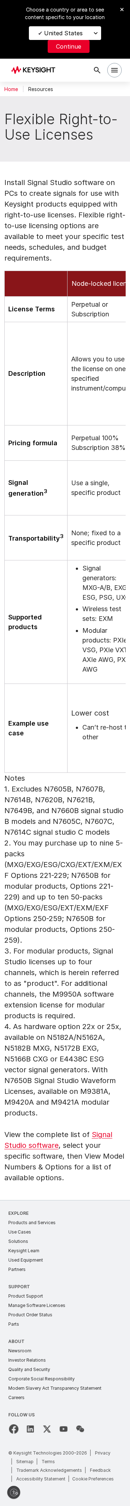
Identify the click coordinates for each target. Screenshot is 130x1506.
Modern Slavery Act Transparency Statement (54, 1388)
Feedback (100, 1470)
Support (19, 1286)
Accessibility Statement (40, 1479)
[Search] (97, 70)
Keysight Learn (23, 1250)
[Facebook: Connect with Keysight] (13, 1429)
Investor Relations (27, 1360)
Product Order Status (30, 1314)
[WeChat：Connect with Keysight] (80, 1429)
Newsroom (19, 1350)
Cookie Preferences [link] (93, 1479)
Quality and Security (29, 1369)
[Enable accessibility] (13, 1492)
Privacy (102, 1453)
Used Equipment (25, 1260)
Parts (13, 1324)
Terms (48, 1461)
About (16, 1341)
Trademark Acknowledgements (49, 1470)
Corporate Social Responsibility (41, 1378)
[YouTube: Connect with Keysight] (63, 1429)
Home (11, 89)
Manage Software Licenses (36, 1305)
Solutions (18, 1241)
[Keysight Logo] (35, 70)
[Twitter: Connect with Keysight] (47, 1429)
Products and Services (32, 1222)
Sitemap (25, 1461)
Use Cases (19, 1232)
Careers (16, 1397)
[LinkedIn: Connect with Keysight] (30, 1429)
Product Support (25, 1296)
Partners (17, 1269)
